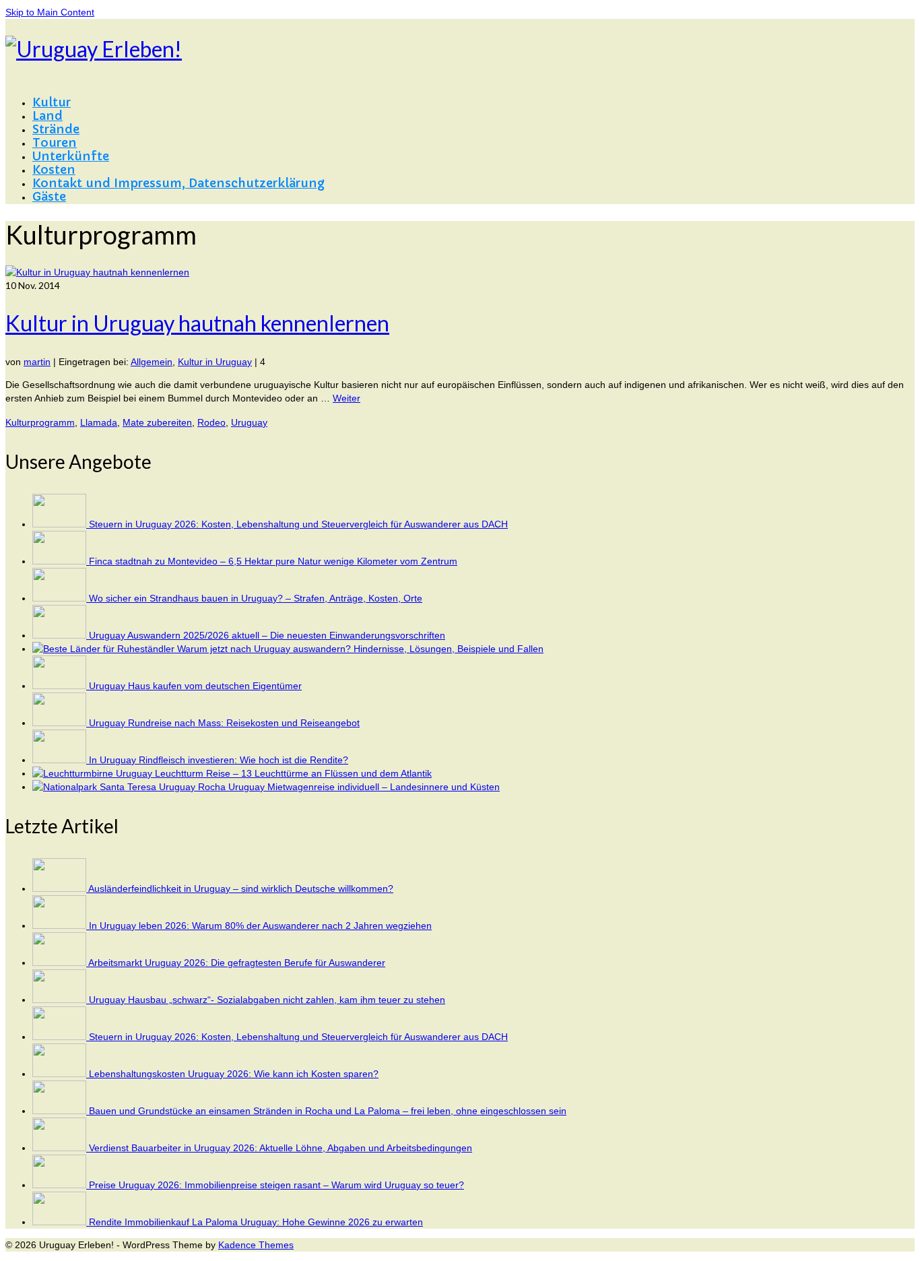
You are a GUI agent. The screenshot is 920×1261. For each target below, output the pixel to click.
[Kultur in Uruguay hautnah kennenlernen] (97, 272)
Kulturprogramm (40, 422)
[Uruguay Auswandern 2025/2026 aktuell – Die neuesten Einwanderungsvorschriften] (60, 635)
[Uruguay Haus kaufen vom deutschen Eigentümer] (60, 685)
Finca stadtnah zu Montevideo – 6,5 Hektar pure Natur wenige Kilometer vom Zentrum (273, 561)
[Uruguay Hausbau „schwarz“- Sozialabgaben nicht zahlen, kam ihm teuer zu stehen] (60, 999)
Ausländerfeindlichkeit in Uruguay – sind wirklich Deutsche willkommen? (240, 888)
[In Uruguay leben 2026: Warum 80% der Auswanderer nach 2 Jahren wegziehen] (60, 925)
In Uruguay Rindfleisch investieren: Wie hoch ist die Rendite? (218, 759)
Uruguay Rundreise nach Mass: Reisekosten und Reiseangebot (224, 722)
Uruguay (249, 422)
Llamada (98, 422)
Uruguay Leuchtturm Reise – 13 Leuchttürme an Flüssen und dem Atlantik (274, 773)
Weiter (346, 398)
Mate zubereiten (157, 422)
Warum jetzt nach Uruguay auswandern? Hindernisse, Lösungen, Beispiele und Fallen (360, 648)
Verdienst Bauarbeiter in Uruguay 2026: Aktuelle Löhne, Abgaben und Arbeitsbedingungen (280, 1147)
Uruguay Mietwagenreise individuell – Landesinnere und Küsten (364, 786)
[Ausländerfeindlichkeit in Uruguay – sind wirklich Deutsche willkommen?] (60, 888)
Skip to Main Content (49, 12)
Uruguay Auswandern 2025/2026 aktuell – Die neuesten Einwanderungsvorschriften (267, 635)
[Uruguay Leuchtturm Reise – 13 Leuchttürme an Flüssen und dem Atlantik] (74, 773)
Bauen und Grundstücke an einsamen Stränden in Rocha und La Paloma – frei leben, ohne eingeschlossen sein (327, 1110)
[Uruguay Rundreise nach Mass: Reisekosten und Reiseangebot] (60, 722)
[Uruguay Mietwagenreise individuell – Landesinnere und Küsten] (130, 786)
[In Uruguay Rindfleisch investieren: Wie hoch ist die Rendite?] (60, 759)
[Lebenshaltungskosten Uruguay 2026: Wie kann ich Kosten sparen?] (60, 1073)
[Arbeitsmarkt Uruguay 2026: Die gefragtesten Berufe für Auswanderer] (60, 962)
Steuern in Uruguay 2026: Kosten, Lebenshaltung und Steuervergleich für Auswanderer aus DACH (298, 524)
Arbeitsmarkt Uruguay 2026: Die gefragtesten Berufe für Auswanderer (236, 962)
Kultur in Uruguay (215, 361)
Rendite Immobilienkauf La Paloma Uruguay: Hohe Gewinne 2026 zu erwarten (256, 1222)
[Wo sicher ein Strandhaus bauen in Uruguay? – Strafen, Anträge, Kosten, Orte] (60, 598)
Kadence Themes (256, 1244)
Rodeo (211, 422)
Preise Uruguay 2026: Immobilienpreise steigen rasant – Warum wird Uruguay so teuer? (276, 1184)
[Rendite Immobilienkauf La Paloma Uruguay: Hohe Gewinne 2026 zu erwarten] (60, 1222)
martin (37, 361)
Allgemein (151, 361)
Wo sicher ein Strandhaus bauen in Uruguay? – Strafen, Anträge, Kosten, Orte (255, 598)
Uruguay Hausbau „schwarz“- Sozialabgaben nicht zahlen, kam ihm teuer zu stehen (267, 999)
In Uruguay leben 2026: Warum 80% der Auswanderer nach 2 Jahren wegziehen (260, 925)
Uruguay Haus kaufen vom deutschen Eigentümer (195, 685)
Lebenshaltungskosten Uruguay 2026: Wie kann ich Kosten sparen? (234, 1073)
